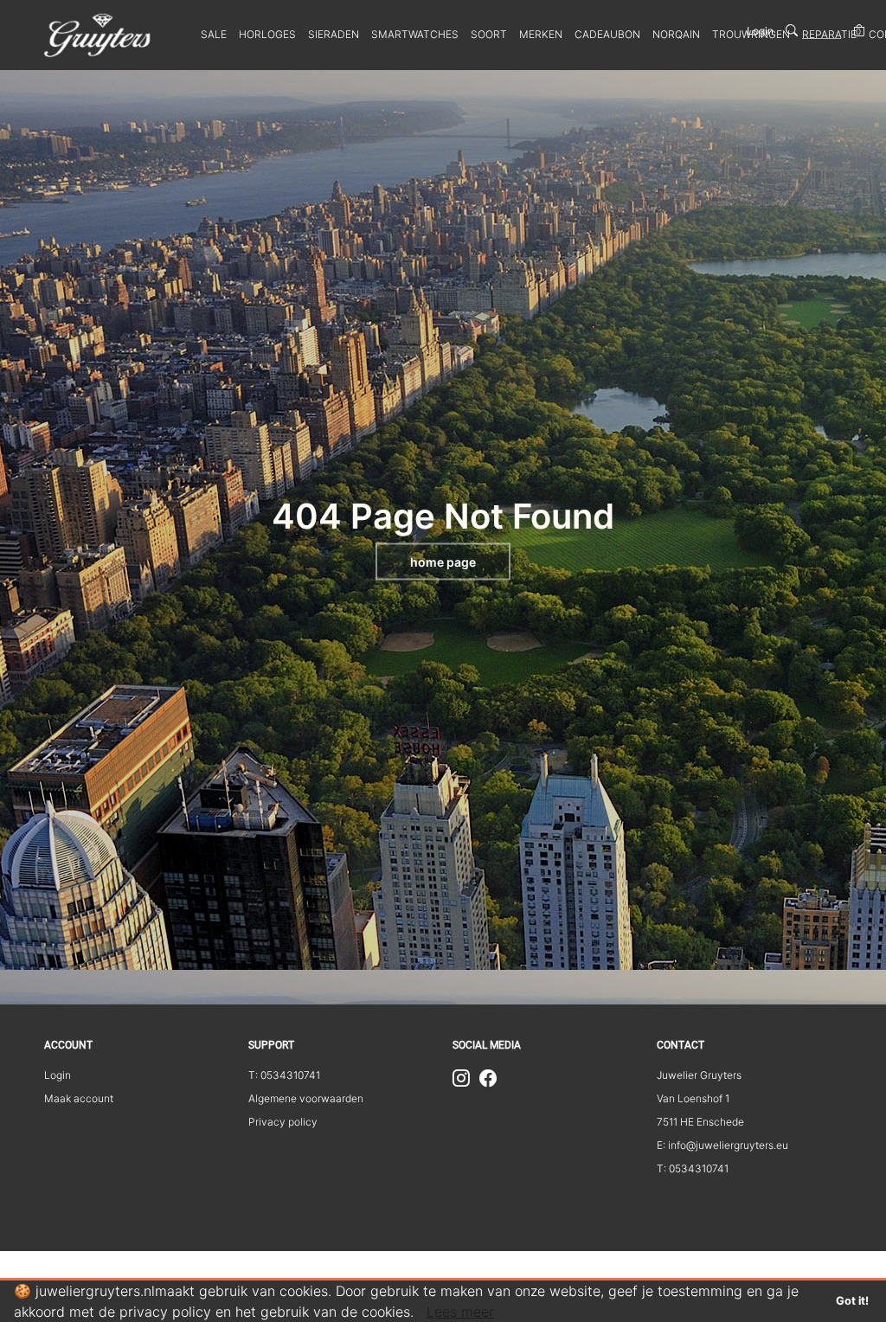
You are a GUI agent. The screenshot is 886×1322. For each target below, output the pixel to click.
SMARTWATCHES (415, 34)
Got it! (852, 1300)
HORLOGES (267, 34)
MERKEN (540, 34)
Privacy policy (283, 1121)
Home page (443, 562)
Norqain (676, 34)
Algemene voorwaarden (305, 1098)
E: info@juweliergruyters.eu (722, 1145)
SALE (214, 34)
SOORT (489, 34)
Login (760, 30)
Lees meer (460, 1311)
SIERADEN (333, 34)
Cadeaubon (607, 34)
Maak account (78, 1098)
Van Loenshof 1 (693, 1098)
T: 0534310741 (284, 1075)
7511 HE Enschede (700, 1121)
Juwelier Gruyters (699, 1075)
